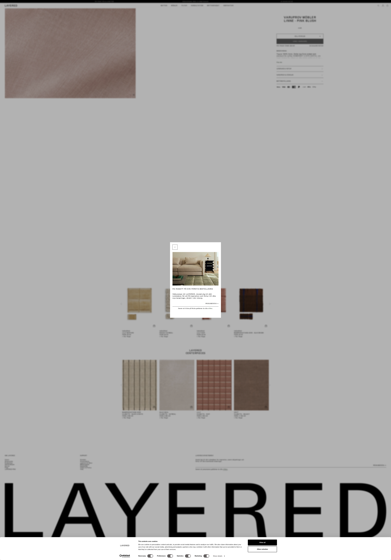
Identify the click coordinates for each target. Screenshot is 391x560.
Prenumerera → (211, 303)
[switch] (170, 556)
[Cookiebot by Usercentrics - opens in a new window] (125, 556)
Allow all (262, 542)
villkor (210, 308)
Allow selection (262, 549)
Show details (217, 556)
